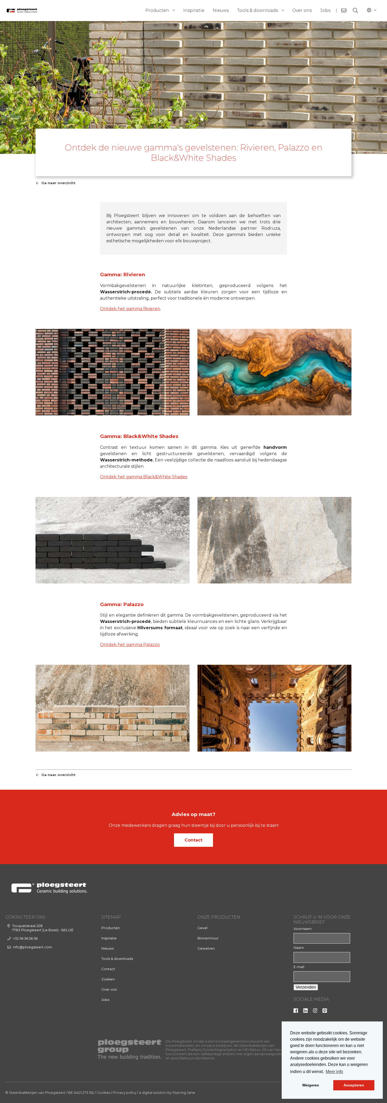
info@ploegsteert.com (32, 947)
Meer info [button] (334, 1071)
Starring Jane (183, 1093)
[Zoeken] (355, 10)
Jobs (325, 10)
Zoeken (108, 979)
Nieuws (221, 10)
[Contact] (344, 10)
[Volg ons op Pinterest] (324, 1011)
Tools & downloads (257, 10)
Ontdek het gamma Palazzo (130, 644)
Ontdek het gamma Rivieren (130, 308)
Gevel (202, 928)
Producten (157, 10)
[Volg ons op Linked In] (305, 1011)
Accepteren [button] (354, 1085)
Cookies (103, 1093)
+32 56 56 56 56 (25, 938)
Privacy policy (124, 1093)
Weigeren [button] (310, 1085)
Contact (193, 840)
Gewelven (206, 948)
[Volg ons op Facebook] (296, 1011)
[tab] (185, 119)
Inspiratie (193, 10)
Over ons (302, 10)
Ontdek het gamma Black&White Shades (143, 476)
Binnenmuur (208, 938)
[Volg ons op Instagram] (315, 1011)
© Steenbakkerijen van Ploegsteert (35, 1093)
